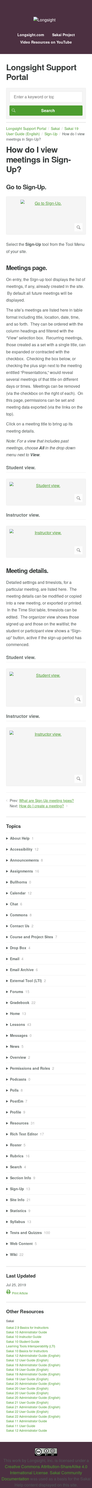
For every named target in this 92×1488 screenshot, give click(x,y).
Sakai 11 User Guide (20, 1426)
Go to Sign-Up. (26, 187)
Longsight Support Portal (26, 128)
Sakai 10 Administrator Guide (26, 1332)
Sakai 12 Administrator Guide (26, 1430)
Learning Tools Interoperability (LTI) (30, 1346)
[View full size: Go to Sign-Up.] (46, 215)
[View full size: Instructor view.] (46, 541)
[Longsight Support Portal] (44, 20)
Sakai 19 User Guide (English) (42, 131)
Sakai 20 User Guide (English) (27, 1388)
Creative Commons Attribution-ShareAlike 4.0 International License (46, 1470)
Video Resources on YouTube (46, 42)
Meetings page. (26, 267)
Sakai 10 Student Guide (22, 1341)
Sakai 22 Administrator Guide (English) (33, 1416)
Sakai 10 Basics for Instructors (27, 1351)
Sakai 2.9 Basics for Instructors (27, 1327)
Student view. (21, 468)
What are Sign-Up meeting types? (46, 800)
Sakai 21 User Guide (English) (27, 1402)
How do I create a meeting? (41, 805)
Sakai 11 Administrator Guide (26, 1421)
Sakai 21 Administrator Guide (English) (33, 1407)
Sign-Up (50, 133)
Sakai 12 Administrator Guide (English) (33, 1355)
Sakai (55, 128)
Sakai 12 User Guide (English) (27, 1360)
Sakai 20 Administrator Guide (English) (33, 1383)
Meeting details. (27, 570)
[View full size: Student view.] (46, 492)
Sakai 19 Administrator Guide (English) (33, 1365)
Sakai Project (63, 34)
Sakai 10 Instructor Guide (23, 1336)
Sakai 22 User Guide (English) (27, 1411)
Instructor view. (23, 515)
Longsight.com (30, 34)
